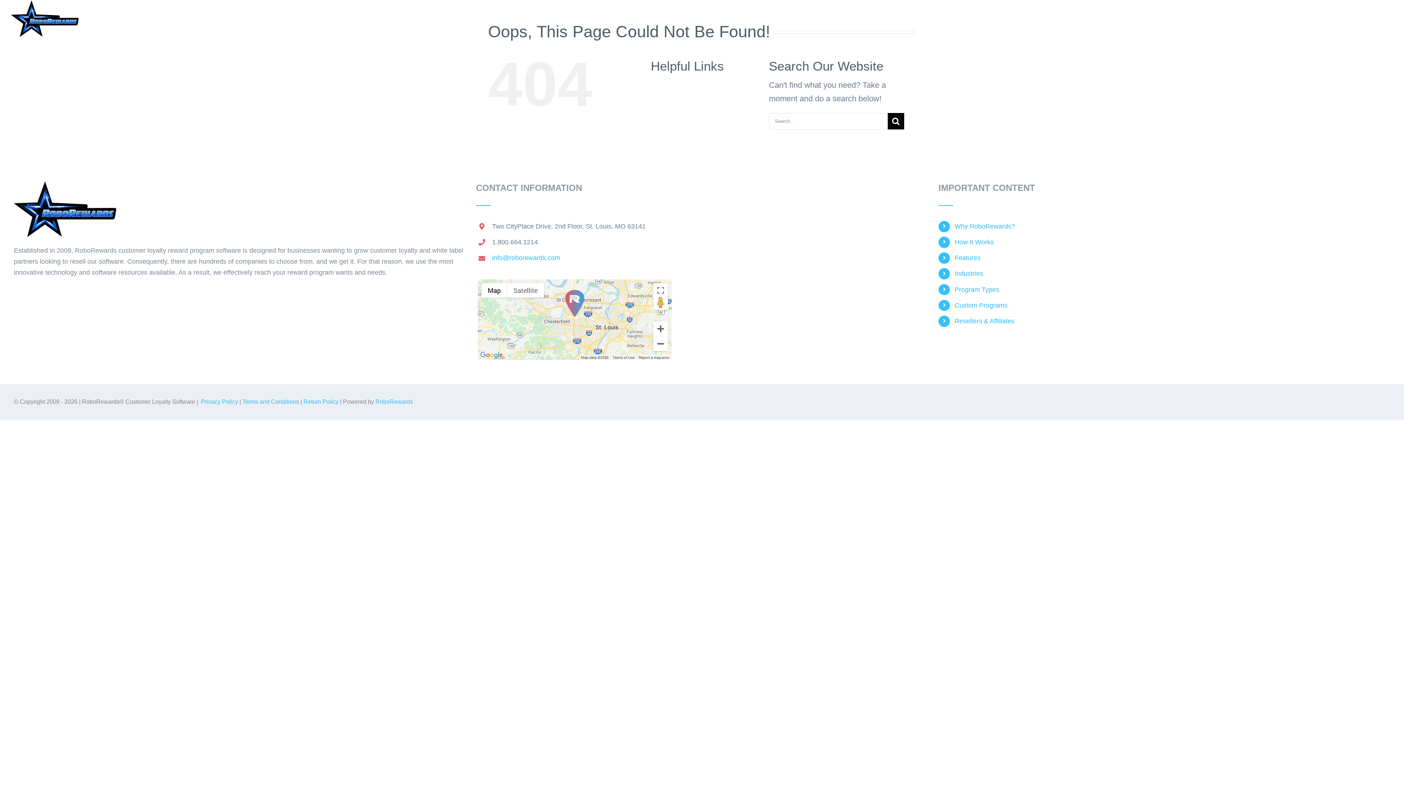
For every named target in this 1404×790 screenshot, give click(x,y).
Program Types (977, 289)
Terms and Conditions (270, 402)
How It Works (974, 242)
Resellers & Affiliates (985, 321)
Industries (969, 273)
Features (968, 258)
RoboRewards (394, 402)
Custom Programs (981, 305)
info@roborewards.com (526, 258)
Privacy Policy (219, 402)
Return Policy (321, 402)
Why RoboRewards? (985, 226)
